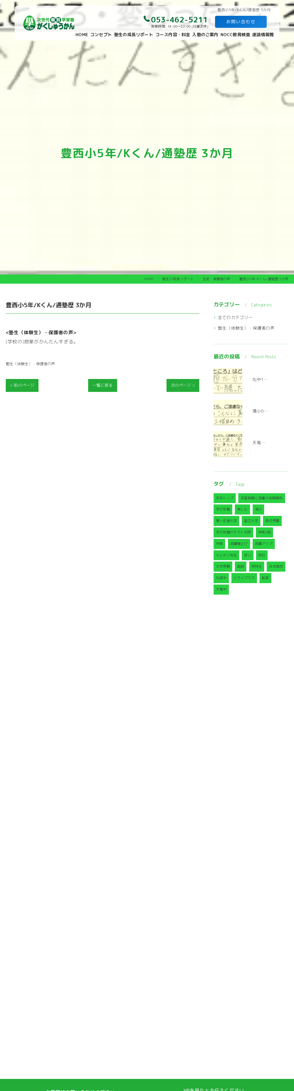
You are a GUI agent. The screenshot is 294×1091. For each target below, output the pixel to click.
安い (247, 555)
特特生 (257, 566)
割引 (261, 555)
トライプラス (244, 577)
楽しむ (242, 509)
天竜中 (221, 589)
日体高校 (276, 566)
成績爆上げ (239, 543)
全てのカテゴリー (235, 317)
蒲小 (258, 509)
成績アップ (263, 543)
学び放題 (223, 509)
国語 (240, 566)
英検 (219, 543)
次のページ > (183, 385)
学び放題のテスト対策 (233, 532)
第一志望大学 (226, 520)
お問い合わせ (241, 22)
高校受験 (272, 520)
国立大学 (251, 520)
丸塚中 (221, 577)
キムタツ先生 (226, 555)
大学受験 (223, 566)
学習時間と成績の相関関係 (262, 498)
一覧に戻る (102, 385)
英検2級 (264, 532)
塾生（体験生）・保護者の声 (30, 363)
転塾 (265, 577)
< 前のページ (22, 385)
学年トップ (224, 498)
